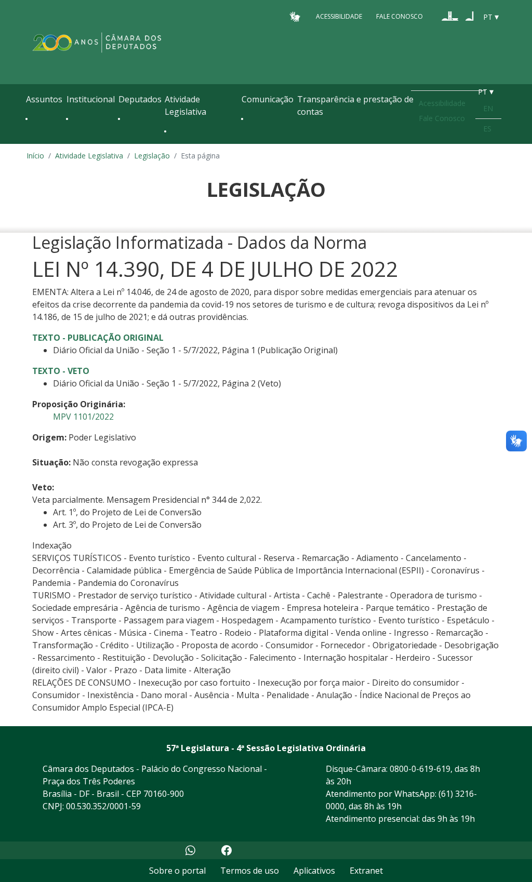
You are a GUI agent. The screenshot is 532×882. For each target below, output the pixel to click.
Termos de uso (249, 870)
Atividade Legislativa (185, 105)
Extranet (366, 870)
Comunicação (268, 99)
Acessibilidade (339, 16)
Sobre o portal (177, 870)
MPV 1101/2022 (83, 416)
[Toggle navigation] (31, 141)
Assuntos (44, 99)
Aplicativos (314, 870)
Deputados (140, 99)
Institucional (90, 99)
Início (35, 156)
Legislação (152, 156)
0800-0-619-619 (420, 768)
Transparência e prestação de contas (355, 105)
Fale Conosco (399, 16)
